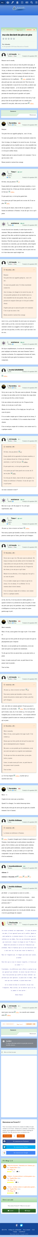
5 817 (20, 172)
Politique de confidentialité (15, 1229)
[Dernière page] (34, 30)
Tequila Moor (14, 1167)
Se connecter (7, 1136)
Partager (28, 1210)
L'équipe (15, 1231)
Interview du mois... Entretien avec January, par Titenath (21, 1166)
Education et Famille (23, 46)
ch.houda (7, 44)
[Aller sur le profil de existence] (4, 224)
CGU (33, 1229)
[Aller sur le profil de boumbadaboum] (4, 867)
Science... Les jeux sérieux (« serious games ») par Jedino (22, 1176)
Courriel (11, 1210)
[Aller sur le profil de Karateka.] (4, 124)
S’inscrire (20, 1136)
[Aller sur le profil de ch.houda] (4, 55)
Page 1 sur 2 (20, 30)
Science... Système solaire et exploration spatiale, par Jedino (21, 1187)
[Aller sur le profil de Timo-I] (4, 175)
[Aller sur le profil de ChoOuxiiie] (4, 924)
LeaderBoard (22, 1231)
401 (23, 223)
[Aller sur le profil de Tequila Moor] (4, 1166)
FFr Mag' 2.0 (11, 1169)
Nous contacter (26, 1229)
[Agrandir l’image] (23, 79)
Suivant (29, 29)
